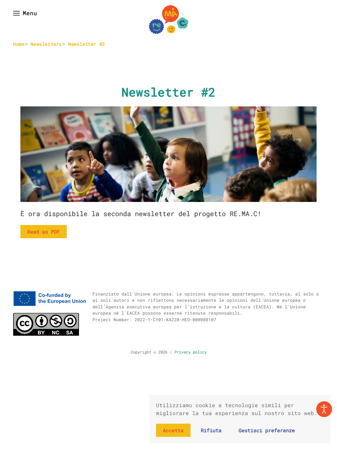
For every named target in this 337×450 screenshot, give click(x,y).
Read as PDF (43, 231)
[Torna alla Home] (168, 20)
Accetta (173, 430)
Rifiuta (211, 430)
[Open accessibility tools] (324, 409)
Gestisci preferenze (267, 430)
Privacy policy (189, 351)
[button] (25, 13)
